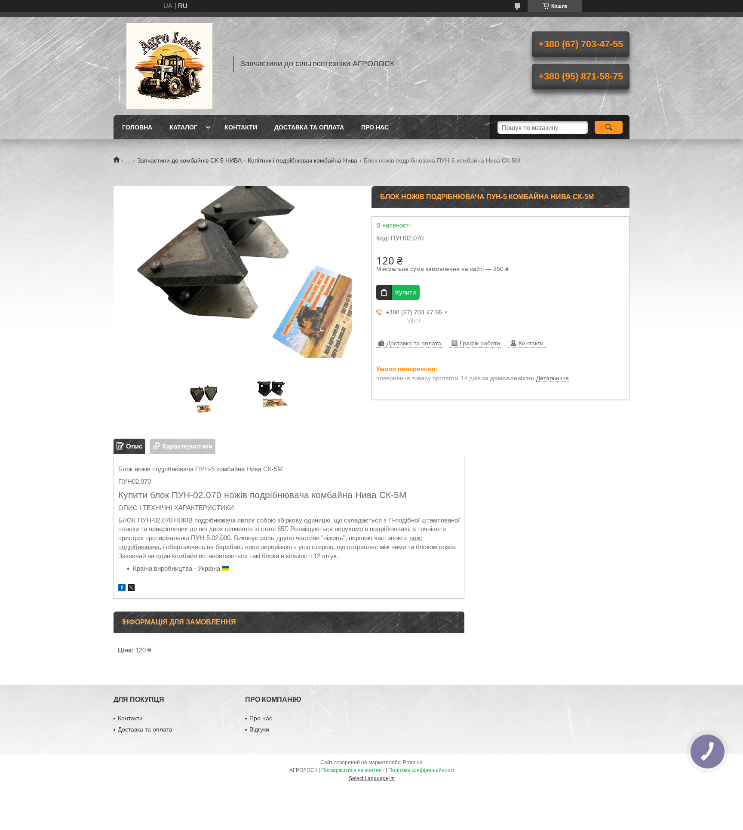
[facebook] (122, 588)
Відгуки (259, 729)
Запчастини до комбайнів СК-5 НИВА (189, 160)
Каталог (183, 127)
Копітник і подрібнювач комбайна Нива (302, 160)
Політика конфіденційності (421, 770)
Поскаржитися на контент (352, 770)
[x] (131, 588)
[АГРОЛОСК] (169, 63)
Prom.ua (413, 762)
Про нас (375, 127)
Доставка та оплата (309, 127)
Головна (137, 127)
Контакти (240, 127)
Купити (405, 292)
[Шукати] (609, 127)
